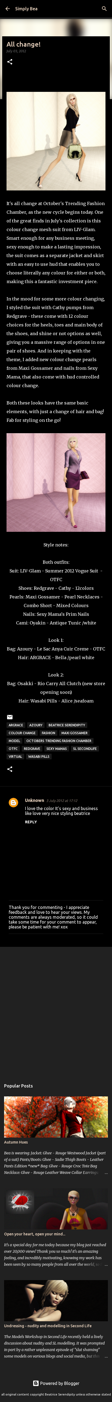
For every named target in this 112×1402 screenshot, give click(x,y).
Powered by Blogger (59, 1383)
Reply (31, 822)
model (14, 741)
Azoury (35, 725)
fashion (48, 733)
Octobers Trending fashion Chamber (58, 741)
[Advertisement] (56, 1011)
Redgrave (44, 588)
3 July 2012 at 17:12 (61, 800)
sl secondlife (85, 748)
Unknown (34, 800)
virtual (15, 756)
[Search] (104, 8)
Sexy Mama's (51, 614)
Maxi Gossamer (43, 597)
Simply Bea (26, 8)
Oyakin (37, 623)
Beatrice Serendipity (67, 725)
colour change (22, 733)
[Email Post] (10, 719)
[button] (10, 62)
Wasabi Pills (43, 701)
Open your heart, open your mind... (34, 1234)
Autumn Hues (16, 1142)
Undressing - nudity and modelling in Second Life (48, 1326)
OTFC (56, 579)
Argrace (16, 725)
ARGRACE (40, 657)
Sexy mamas (56, 748)
